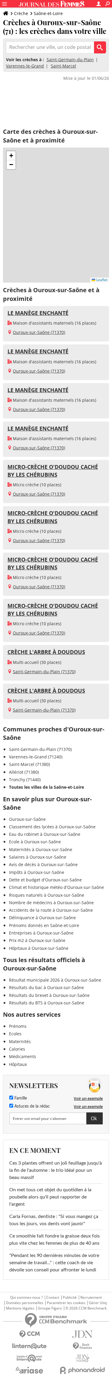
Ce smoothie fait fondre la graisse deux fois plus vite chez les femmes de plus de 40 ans (54, 1240)
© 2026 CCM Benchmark (86, 1308)
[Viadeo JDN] (82, 1358)
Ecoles (15, 1033)
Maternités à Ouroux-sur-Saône (40, 849)
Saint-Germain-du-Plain (70, 59)
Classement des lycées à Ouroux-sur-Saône (52, 827)
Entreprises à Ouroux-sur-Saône (41, 933)
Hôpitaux (18, 1064)
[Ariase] (29, 1370)
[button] (11, 155)
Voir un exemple (88, 1098)
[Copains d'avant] (29, 1358)
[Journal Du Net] (82, 1334)
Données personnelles (24, 1303)
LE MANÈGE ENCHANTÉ (37, 312)
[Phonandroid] (82, 1370)
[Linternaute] (29, 1346)
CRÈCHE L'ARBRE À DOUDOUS (46, 652)
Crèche (21, 13)
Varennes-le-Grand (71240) (35, 757)
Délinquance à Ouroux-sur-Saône (42, 917)
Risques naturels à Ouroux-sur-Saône (46, 895)
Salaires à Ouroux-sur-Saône (37, 857)
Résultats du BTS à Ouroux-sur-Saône (46, 1003)
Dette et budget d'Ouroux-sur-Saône (45, 880)
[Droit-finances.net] (82, 1346)
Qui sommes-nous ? (26, 1297)
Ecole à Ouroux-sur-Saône (35, 841)
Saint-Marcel (63, 66)
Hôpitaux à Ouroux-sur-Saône (38, 948)
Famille (20, 1098)
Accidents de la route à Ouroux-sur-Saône (51, 910)
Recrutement (91, 1297)
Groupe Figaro (50, 1308)
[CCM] (29, 1334)
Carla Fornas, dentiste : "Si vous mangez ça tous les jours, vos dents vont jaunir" (53, 1220)
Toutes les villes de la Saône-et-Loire (46, 787)
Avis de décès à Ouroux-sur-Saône (43, 864)
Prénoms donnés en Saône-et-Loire (44, 925)
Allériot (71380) (24, 772)
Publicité (70, 1297)
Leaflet (101, 279)
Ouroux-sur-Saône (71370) (39, 332)
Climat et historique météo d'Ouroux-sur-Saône (56, 887)
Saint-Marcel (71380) (29, 764)
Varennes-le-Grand (25, 66)
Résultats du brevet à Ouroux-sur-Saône (49, 995)
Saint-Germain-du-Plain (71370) (44, 671)
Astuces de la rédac (31, 1106)
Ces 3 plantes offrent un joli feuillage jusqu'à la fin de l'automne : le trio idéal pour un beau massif (55, 1170)
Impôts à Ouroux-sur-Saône (36, 872)
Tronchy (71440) (25, 779)
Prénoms (18, 1026)
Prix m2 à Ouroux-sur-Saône (37, 940)
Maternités (20, 1041)
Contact (52, 1297)
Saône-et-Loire (48, 13)
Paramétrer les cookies (66, 1303)
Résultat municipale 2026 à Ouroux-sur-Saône (55, 980)
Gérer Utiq (98, 1303)
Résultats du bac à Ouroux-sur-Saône (46, 987)
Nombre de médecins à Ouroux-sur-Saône (51, 902)
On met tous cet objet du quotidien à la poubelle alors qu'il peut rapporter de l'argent (50, 1197)
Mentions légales (20, 1308)
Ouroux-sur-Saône (27, 819)
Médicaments (22, 1056)
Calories (17, 1049)
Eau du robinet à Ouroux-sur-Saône (44, 834)
